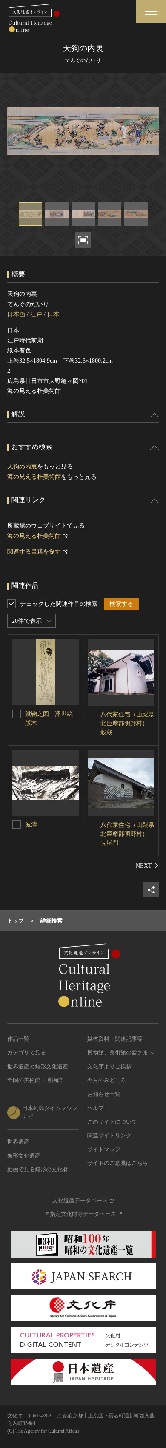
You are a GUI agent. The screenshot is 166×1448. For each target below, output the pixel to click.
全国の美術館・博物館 (35, 1080)
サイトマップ (103, 1149)
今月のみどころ (106, 1080)
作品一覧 (18, 1039)
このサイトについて (112, 1122)
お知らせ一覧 (103, 1094)
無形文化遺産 (23, 1156)
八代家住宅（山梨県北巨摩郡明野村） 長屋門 (127, 834)
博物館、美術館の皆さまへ (120, 1052)
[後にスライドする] (147, 866)
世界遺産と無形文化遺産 (37, 1066)
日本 (53, 314)
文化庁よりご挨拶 (109, 1066)
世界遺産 (18, 1142)
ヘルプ (95, 1107)
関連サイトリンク (109, 1135)
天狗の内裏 (22, 466)
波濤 (31, 824)
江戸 (36, 314)
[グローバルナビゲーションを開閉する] (151, 11)
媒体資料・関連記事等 (115, 1039)
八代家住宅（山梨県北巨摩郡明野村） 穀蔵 (127, 723)
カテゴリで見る (26, 1052)
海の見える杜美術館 (34, 477)
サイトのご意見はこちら (117, 1163)
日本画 (16, 314)
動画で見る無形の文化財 (37, 1169)
